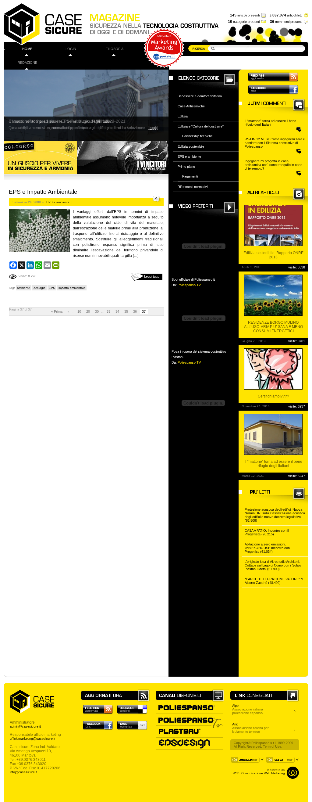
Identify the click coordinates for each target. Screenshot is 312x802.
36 (135, 311)
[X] (21, 265)
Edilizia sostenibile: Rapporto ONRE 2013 (273, 255)
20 (88, 311)
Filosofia (114, 49)
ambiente (23, 288)
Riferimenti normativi (192, 187)
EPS (52, 288)
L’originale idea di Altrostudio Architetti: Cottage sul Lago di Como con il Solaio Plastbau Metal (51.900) (273, 565)
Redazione (27, 62)
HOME (27, 49)
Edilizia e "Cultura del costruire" (201, 126)
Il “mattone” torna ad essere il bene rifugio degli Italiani (270, 122)
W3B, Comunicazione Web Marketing (259, 773)
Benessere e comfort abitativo (200, 96)
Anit (235, 724)
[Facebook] (13, 265)
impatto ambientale (71, 288)
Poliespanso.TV (189, 285)
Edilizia (183, 116)
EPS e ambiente (57, 202)
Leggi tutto (151, 276)
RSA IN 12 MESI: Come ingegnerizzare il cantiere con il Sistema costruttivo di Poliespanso (274, 142)
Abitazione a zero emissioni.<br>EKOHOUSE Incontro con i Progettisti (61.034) (268, 547)
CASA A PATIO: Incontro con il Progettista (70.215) (267, 532)
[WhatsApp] (38, 265)
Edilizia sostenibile (191, 146)
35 (126, 311)
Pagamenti (190, 176)
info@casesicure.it (23, 772)
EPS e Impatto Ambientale (43, 192)
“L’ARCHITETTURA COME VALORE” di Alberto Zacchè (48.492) (274, 580)
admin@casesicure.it (25, 726)
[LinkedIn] (30, 265)
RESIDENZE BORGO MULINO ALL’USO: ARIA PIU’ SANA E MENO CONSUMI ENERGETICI (273, 326)
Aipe (235, 705)
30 (97, 311)
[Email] (47, 265)
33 (108, 311)
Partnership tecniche (197, 136)
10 (79, 311)
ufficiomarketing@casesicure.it (32, 738)
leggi (152, 128)
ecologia (39, 288)
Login (71, 49)
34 (117, 311)
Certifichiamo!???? (273, 396)
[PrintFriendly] (55, 265)
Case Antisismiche (191, 106)
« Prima (56, 311)
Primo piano (186, 166)
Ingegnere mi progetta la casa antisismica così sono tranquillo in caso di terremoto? (273, 164)
